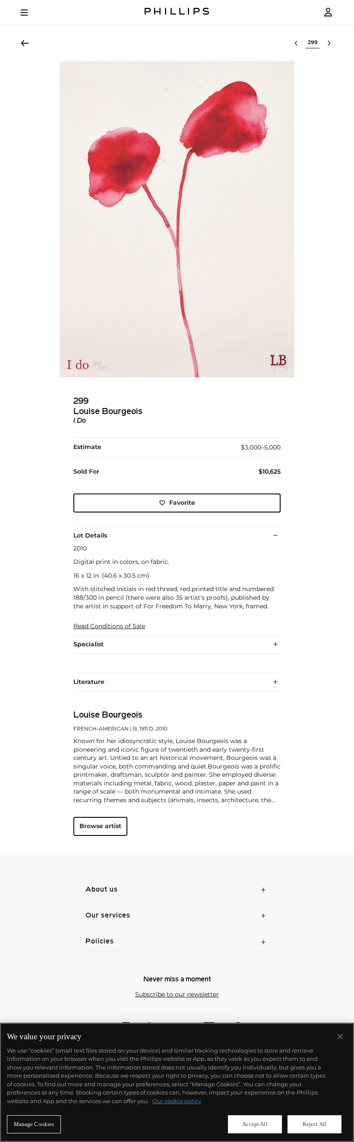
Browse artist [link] (100, 826)
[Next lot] (329, 43)
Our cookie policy (176, 1101)
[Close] (340, 1036)
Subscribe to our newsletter (177, 994)
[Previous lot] (296, 43)
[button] (177, 219)
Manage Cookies (34, 1124)
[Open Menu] (30, 12)
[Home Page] (177, 12)
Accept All (254, 1124)
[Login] (328, 12)
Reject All (314, 1124)
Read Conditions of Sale (109, 626)
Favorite (182, 502)
